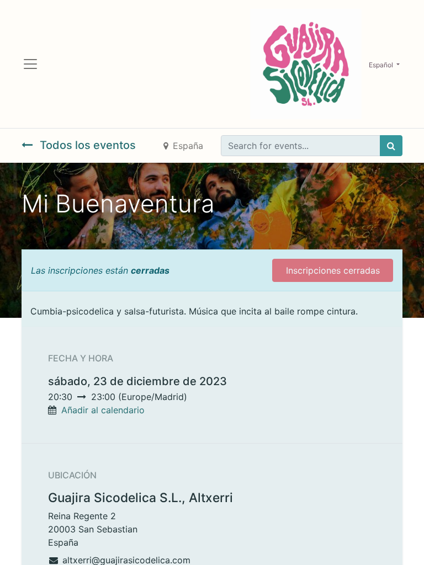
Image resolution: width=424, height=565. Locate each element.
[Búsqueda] (391, 145)
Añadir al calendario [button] (103, 409)
